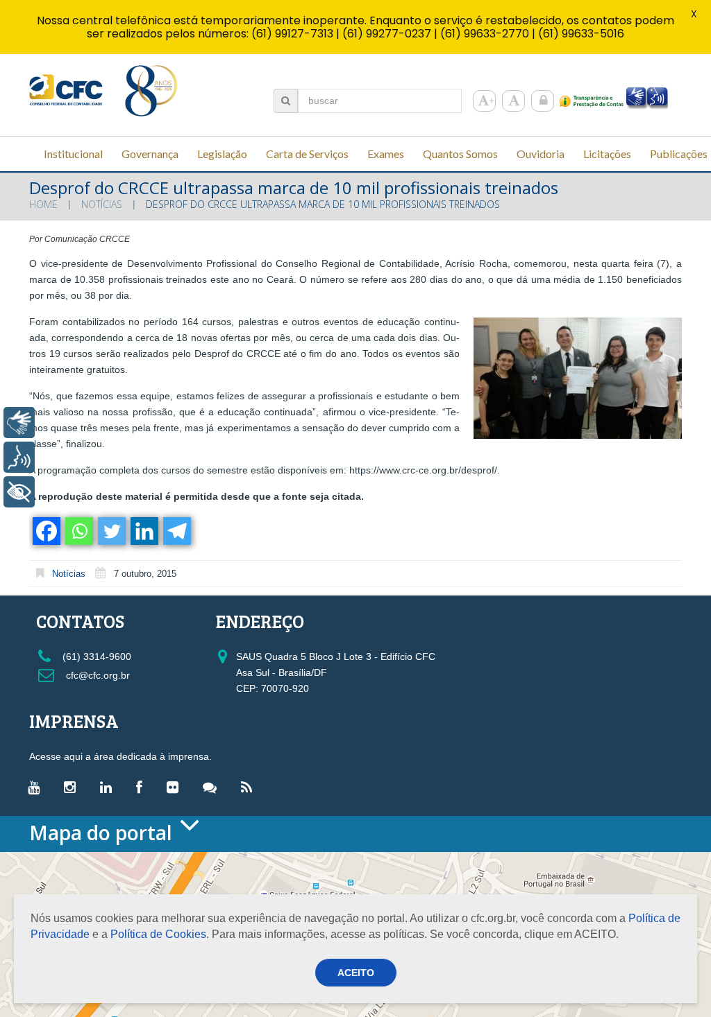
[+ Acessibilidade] (19, 491)
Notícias (101, 204)
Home (43, 204)
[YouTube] (37, 787)
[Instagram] (73, 787)
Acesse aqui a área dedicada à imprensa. (120, 756)
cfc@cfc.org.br (96, 675)
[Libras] (19, 422)
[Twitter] (111, 531)
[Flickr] (176, 787)
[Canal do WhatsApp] (213, 787)
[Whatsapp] (78, 531)
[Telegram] (176, 531)
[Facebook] (45, 531)
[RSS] (250, 787)
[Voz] (19, 457)
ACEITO (355, 972)
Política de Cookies (158, 934)
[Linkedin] (143, 531)
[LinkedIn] (109, 787)
